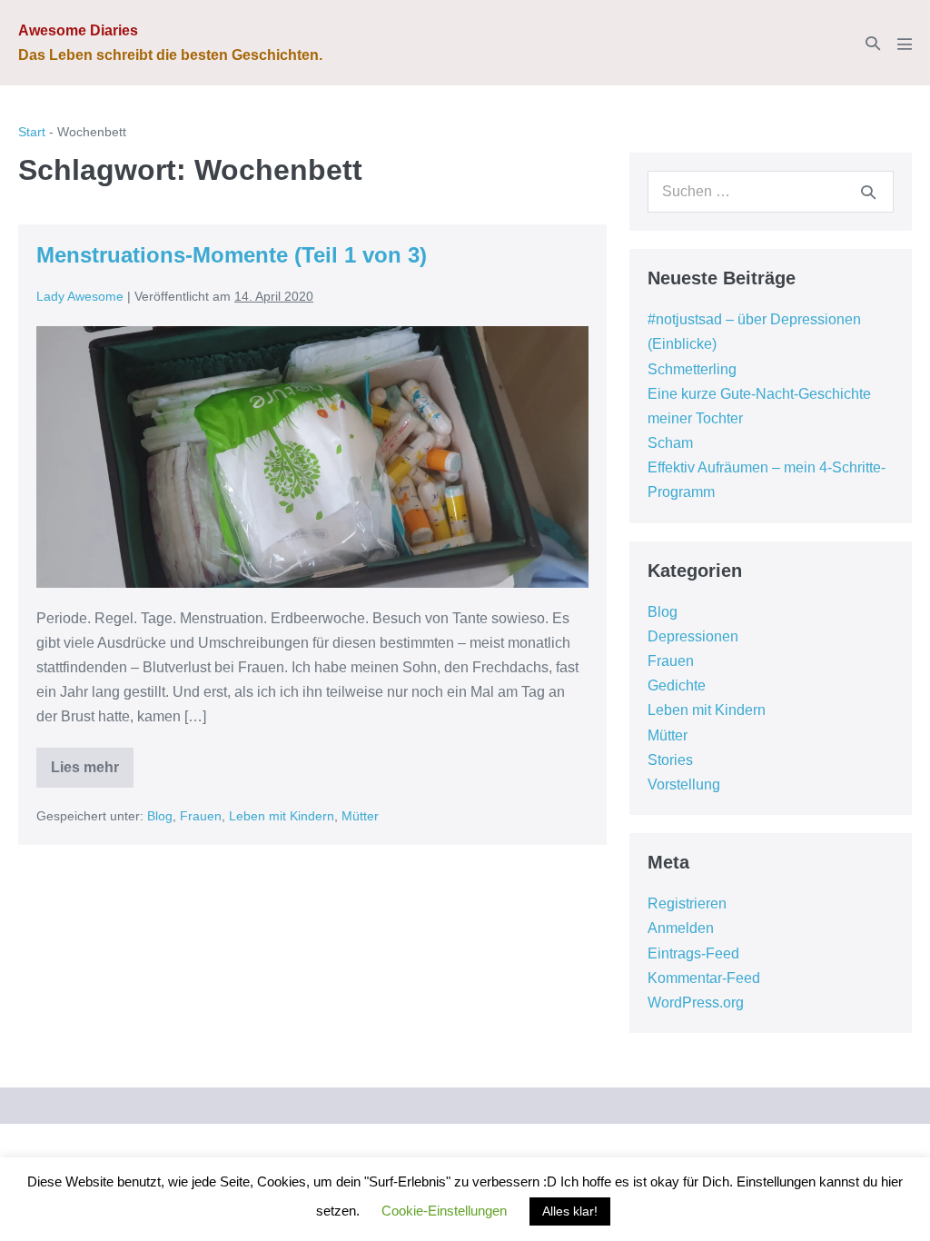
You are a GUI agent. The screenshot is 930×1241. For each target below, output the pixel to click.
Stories (670, 760)
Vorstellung (684, 784)
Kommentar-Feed (704, 978)
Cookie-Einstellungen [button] (444, 1210)
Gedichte (677, 685)
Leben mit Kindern (281, 816)
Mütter (360, 816)
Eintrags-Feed (693, 953)
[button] (873, 43)
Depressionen (693, 636)
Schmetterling (692, 369)
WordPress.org (696, 1002)
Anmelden (681, 928)
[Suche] (868, 191)
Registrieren (687, 903)
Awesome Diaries (78, 30)
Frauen (201, 816)
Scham (670, 443)
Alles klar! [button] (570, 1211)
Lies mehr (92, 773)
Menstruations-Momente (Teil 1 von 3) (231, 255)
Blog (160, 816)
